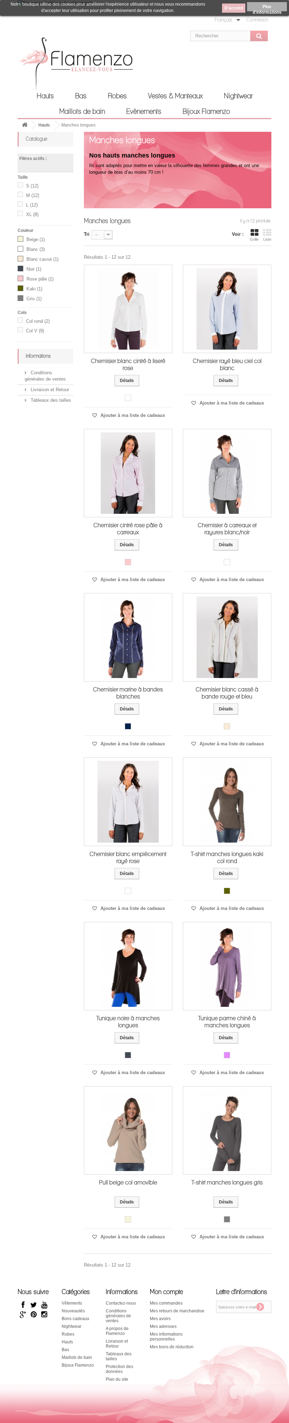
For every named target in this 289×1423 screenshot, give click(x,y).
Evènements (143, 111)
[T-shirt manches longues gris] (227, 1130)
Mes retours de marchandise (177, 1310)
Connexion (257, 20)
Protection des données (119, 1369)
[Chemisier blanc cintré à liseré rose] (128, 309)
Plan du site (117, 1379)
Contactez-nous (121, 1303)
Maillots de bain (82, 111)
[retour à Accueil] (24, 125)
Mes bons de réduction (171, 1346)
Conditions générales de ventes (118, 1315)
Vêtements (72, 1303)
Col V (35, 330)
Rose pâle (40, 279)
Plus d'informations (267, 7)
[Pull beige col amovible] (128, 1130)
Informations (38, 356)
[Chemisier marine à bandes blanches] (128, 637)
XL (32, 214)
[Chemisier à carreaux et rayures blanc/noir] (227, 473)
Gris (34, 298)
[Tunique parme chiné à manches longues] (227, 966)
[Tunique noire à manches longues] (128, 966)
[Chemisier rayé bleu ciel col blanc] (227, 309)
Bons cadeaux (75, 1318)
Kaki (34, 288)
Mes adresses (163, 1326)
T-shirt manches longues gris (227, 1182)
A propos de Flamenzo (117, 1331)
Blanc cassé (42, 259)
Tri (87, 234)
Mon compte (166, 1292)
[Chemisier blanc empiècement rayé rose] (128, 801)
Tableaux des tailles (50, 400)
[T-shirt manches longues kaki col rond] (227, 801)
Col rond (38, 321)
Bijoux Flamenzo (206, 111)
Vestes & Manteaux (175, 96)
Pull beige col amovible (128, 1182)
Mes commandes (166, 1303)
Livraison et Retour (49, 389)
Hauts (45, 96)
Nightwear (238, 96)
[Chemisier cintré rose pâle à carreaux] (128, 473)
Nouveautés (73, 1310)
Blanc (35, 249)
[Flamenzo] (56, 66)
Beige (35, 239)
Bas (81, 96)
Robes (117, 96)
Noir (33, 269)
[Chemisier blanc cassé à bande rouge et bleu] (227, 637)
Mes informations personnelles (166, 1337)
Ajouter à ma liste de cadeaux (132, 415)
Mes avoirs (160, 1318)
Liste (267, 239)
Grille (254, 239)
